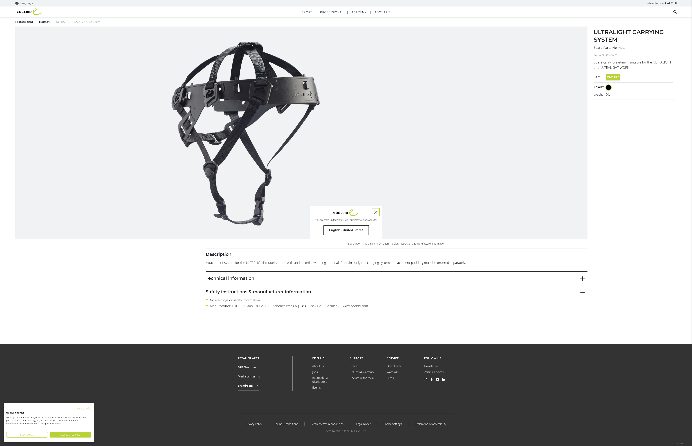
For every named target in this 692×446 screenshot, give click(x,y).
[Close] (375, 212)
